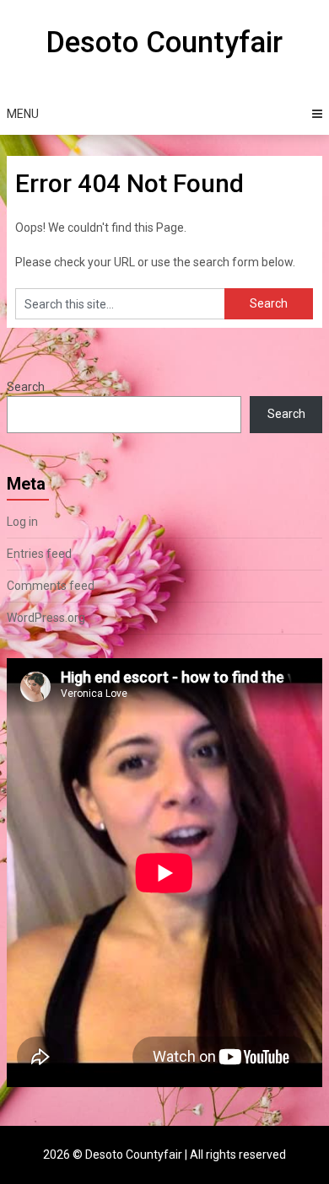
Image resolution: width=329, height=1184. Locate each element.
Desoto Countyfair (164, 42)
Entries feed (39, 553)
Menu (23, 114)
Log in (22, 521)
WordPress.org (46, 617)
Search (26, 387)
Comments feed (50, 585)
